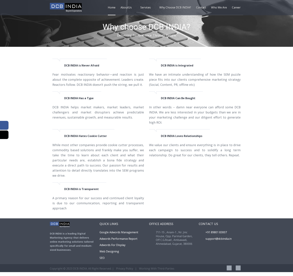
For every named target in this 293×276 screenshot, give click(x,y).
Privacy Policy (124, 268)
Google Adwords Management (119, 232)
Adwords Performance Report (118, 239)
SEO (102, 258)
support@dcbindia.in (219, 239)
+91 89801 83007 (216, 232)
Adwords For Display (112, 245)
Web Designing (109, 251)
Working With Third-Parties (156, 268)
